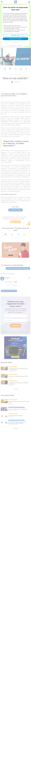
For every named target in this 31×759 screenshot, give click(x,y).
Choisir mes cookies (15, 35)
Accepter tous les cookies (15, 38)
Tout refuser (15, 42)
